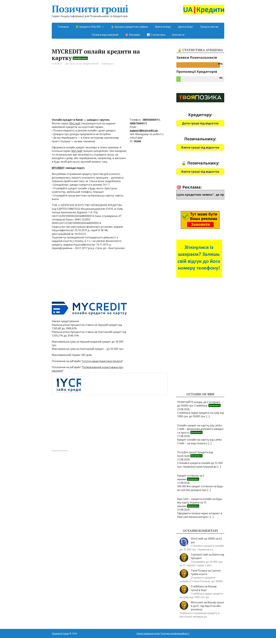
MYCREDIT (58, 168)
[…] (208, 416)
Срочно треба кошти (206, 572)
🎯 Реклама (132, 34)
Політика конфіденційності (174, 633)
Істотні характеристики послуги (102, 361)
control (64, 450)
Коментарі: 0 (108, 63)
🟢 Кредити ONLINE (88, 26)
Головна (63, 26)
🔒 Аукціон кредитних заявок (129, 26)
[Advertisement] (110, 94)
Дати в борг (185, 26)
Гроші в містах (209, 26)
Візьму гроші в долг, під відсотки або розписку (207, 606)
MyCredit (74, 123)
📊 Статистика (156, 34)
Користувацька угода (148, 633)
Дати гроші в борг (73, 63)
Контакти (178, 34)
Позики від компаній (105, 34)
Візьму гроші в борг (204, 588)
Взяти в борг (163, 26)
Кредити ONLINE (90, 63)
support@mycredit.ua (144, 130)
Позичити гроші (90, 9)
